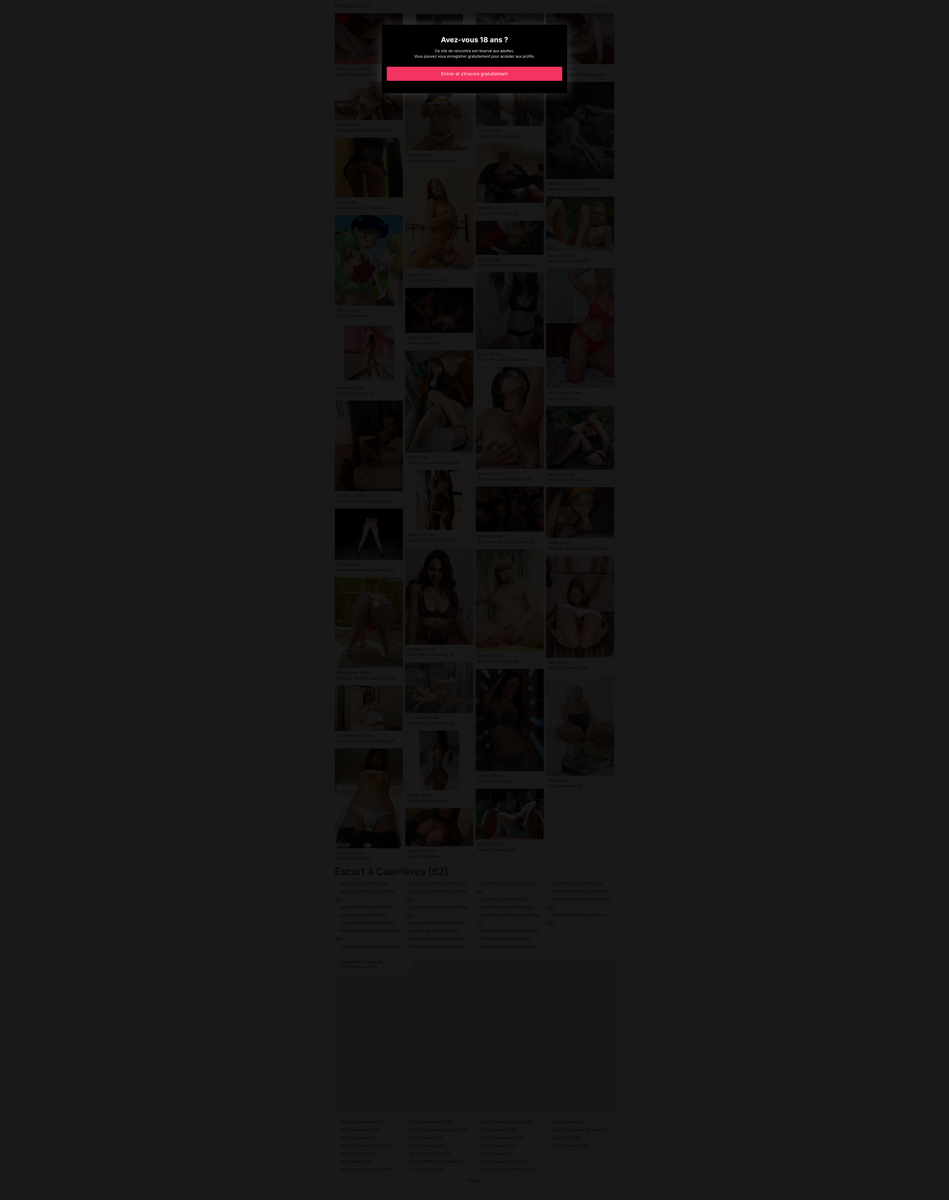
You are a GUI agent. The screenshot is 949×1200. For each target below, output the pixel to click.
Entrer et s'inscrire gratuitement (474, 73)
